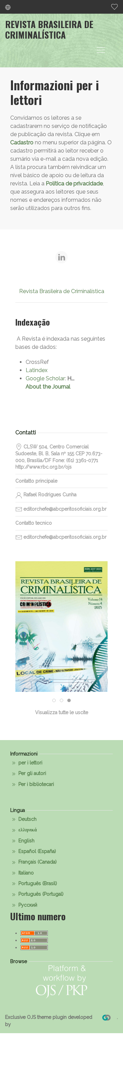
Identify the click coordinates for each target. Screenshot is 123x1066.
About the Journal (48, 386)
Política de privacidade (74, 183)
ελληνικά (27, 829)
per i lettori (29, 762)
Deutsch (27, 819)
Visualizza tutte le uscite (61, 712)
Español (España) (36, 851)
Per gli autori (31, 773)
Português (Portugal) (40, 894)
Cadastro (21, 142)
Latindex (36, 370)
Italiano (25, 873)
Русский (27, 905)
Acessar (61, 651)
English (26, 840)
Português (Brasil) (37, 883)
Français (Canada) (37, 862)
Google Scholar (45, 378)
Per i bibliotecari (35, 784)
